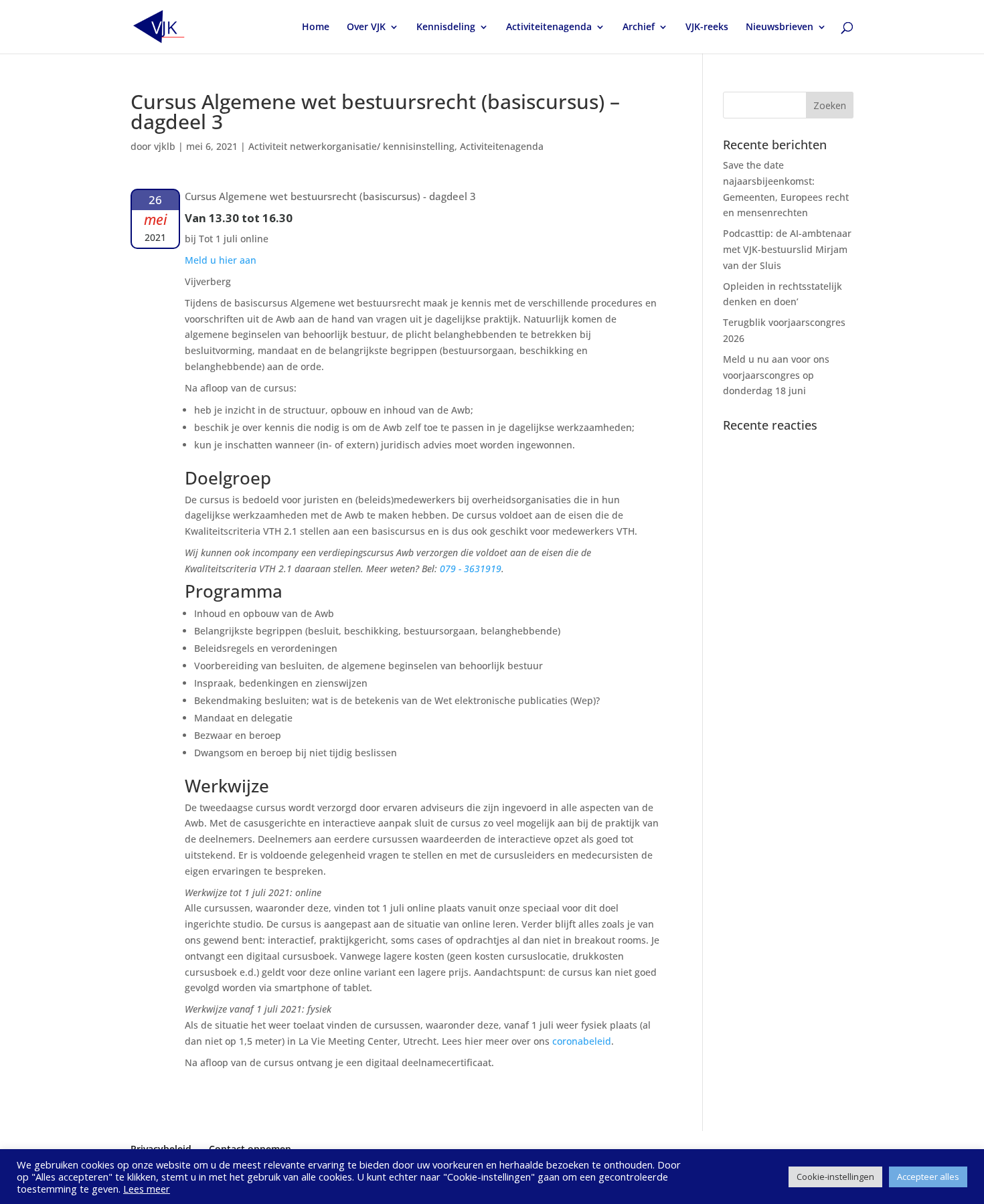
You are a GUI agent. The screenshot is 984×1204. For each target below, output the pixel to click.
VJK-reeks (706, 27)
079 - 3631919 (470, 568)
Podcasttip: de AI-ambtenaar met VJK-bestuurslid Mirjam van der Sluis (787, 249)
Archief (639, 27)
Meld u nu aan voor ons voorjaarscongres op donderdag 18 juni (776, 375)
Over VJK (366, 27)
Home (315, 27)
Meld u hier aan (220, 260)
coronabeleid (581, 1041)
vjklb (164, 146)
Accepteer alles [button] (928, 1177)
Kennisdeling (445, 27)
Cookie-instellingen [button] (835, 1177)
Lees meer (146, 1189)
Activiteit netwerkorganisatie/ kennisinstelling (351, 146)
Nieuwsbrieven (779, 27)
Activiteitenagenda (549, 27)
